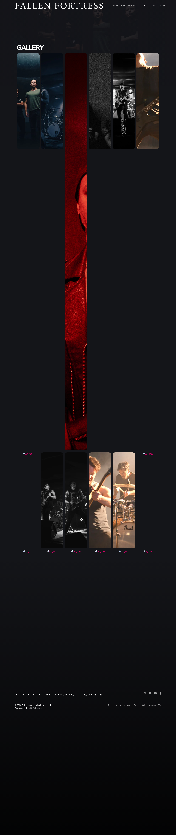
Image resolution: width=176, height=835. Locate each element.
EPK (163, 6)
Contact (152, 705)
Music (118, 6)
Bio (113, 6)
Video (124, 6)
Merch (131, 6)
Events (139, 6)
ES (149, 6)
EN (152, 6)
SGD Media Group (35, 708)
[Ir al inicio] (59, 6)
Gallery (147, 6)
